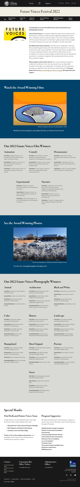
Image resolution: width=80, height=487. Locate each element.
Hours (28, 467)
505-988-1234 (23, 467)
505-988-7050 (49, 467)
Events (31, 3)
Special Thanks (70, 18)
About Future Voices (12, 18)
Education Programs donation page (50, 70)
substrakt (74, 479)
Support (48, 3)
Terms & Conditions (25, 479)
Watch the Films (23, 18)
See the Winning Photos (44, 18)
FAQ (33, 479)
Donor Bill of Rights (9, 481)
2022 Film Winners (32, 18)
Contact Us (7, 479)
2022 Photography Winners (58, 18)
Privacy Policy (15, 479)
